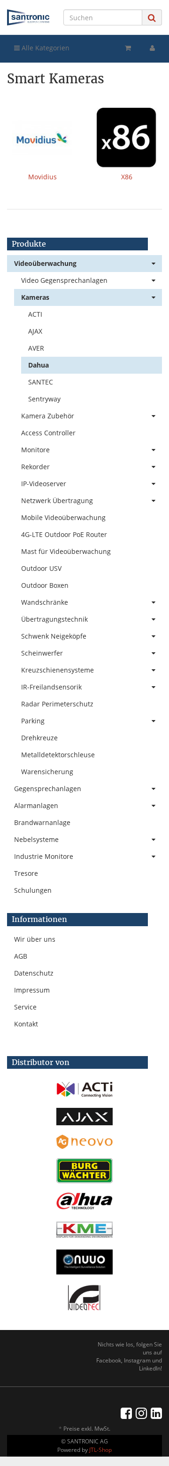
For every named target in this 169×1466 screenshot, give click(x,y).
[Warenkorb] (128, 48)
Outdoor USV (41, 568)
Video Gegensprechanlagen (64, 280)
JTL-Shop (100, 1450)
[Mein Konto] (152, 48)
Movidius (42, 176)
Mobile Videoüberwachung (63, 517)
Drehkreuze (39, 737)
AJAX (35, 331)
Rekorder (35, 466)
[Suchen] (152, 17)
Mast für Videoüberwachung (66, 551)
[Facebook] (126, 1412)
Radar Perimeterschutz (57, 703)
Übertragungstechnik (54, 619)
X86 (126, 176)
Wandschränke (44, 602)
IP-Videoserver (43, 483)
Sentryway (44, 398)
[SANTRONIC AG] (28, 17)
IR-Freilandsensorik (51, 686)
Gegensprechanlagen (47, 788)
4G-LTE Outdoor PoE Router (64, 534)
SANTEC (40, 381)
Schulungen (33, 890)
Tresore (26, 873)
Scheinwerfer (42, 653)
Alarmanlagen (36, 805)
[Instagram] (141, 1412)
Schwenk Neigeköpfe (53, 636)
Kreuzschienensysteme (57, 669)
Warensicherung (47, 771)
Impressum (32, 989)
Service (25, 1006)
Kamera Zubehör (47, 415)
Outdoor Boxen (45, 585)
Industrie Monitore (43, 856)
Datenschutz (34, 973)
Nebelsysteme (36, 839)
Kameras (35, 297)
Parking (33, 720)
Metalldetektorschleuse (58, 754)
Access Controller (48, 432)
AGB (20, 956)
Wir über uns (34, 939)
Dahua (38, 364)
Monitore (35, 449)
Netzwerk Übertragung (57, 500)
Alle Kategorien (44, 47)
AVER (36, 348)
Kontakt (26, 1023)
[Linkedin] (156, 1412)
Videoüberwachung (45, 263)
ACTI (35, 314)
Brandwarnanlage (42, 822)
